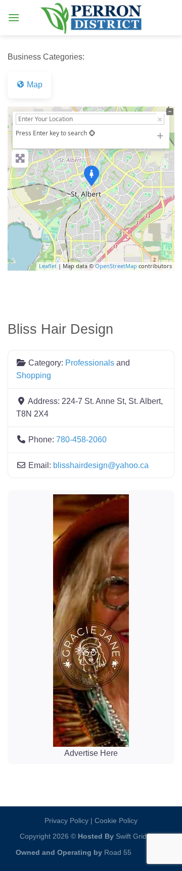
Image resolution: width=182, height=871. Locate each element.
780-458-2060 (81, 439)
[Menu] (14, 17)
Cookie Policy (116, 820)
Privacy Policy (66, 820)
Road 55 (117, 852)
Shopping (33, 375)
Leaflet (48, 266)
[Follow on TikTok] (158, 849)
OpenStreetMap (116, 266)
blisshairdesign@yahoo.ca (101, 465)
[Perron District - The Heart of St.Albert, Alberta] (91, 17)
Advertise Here (91, 753)
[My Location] (92, 133)
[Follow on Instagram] (141, 849)
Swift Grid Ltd (136, 836)
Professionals (89, 362)
